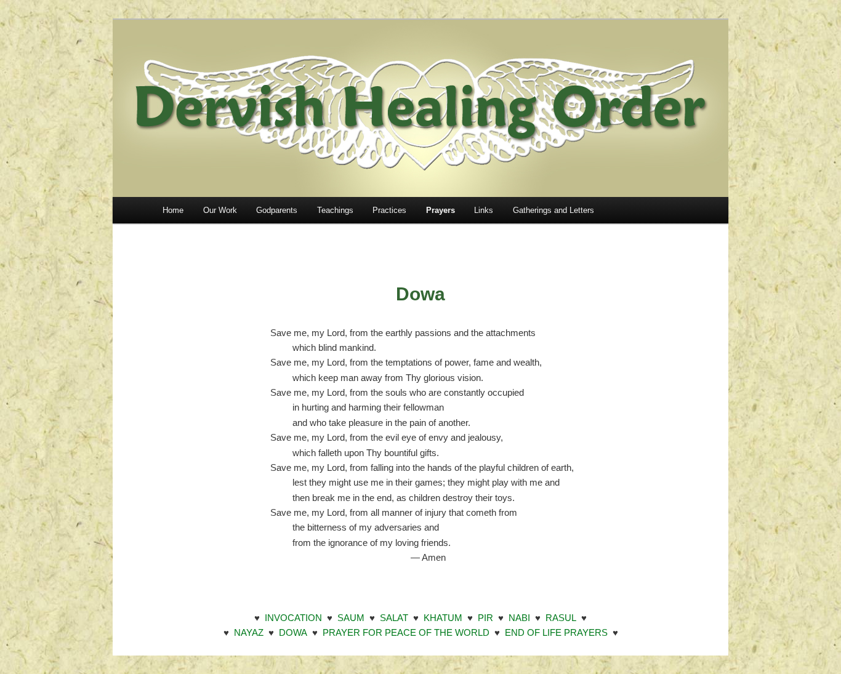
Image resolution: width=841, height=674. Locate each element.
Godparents (276, 210)
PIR (485, 617)
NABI (519, 617)
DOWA (293, 632)
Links (483, 210)
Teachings (335, 210)
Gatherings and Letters (553, 210)
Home (173, 210)
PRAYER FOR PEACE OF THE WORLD (406, 632)
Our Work (220, 210)
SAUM (350, 617)
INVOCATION (293, 617)
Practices (389, 210)
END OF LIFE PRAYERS (556, 632)
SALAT (394, 617)
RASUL (560, 617)
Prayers (440, 210)
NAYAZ (249, 632)
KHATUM (443, 617)
